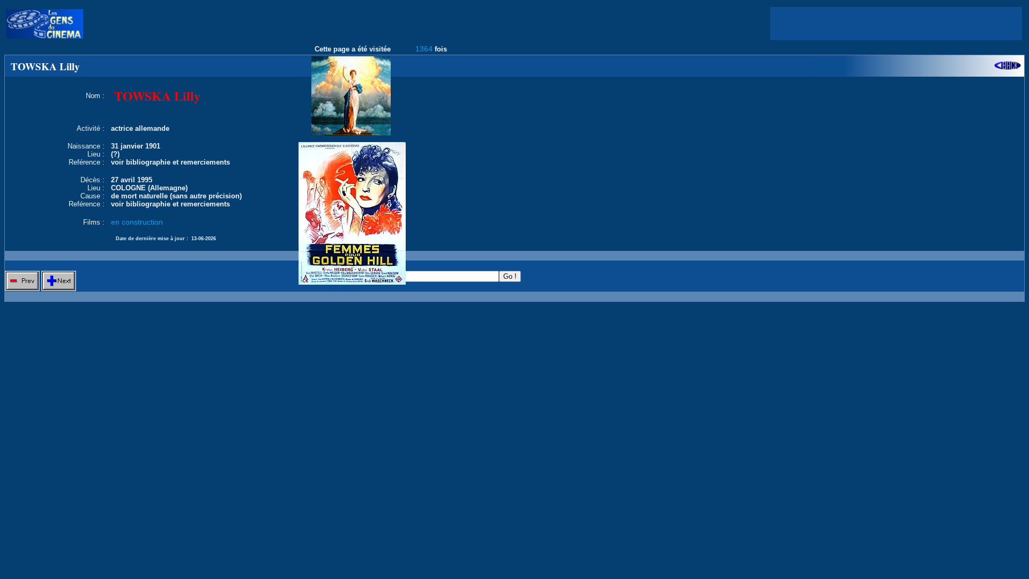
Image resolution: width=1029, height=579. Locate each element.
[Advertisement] (896, 24)
